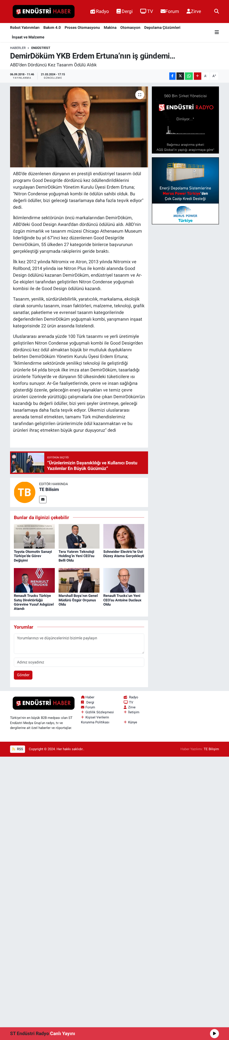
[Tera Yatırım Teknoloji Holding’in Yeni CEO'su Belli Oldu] (79, 536)
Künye (132, 722)
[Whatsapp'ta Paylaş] (189, 76)
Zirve (196, 11)
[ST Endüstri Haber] (43, 11)
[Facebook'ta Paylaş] (172, 76)
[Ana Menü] (217, 32)
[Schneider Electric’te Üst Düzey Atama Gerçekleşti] (123, 536)
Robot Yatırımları (25, 27)
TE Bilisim (49, 489)
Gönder (23, 675)
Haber (89, 697)
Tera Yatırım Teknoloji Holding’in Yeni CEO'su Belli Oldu (76, 555)
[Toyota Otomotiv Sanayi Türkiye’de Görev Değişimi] (34, 536)
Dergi (127, 11)
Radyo (102, 11)
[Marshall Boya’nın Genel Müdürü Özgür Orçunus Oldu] (79, 580)
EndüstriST (40, 48)
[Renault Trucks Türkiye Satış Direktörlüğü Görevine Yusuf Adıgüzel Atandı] (34, 580)
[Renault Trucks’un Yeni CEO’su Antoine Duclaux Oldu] (123, 580)
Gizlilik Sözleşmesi (99, 712)
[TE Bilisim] (24, 492)
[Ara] (216, 11)
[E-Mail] (43, 499)
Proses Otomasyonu (82, 27)
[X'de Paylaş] (180, 76)
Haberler (18, 48)
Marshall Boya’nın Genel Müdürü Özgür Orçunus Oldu (78, 600)
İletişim (133, 712)
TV (150, 11)
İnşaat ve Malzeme (28, 37)
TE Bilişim (211, 749)
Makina (110, 27)
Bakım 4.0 (52, 27)
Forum (172, 11)
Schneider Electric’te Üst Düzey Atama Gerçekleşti (123, 553)
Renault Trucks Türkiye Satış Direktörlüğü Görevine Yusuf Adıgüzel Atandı (34, 602)
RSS (19, 749)
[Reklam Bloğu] (185, 120)
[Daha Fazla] (197, 76)
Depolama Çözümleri (162, 27)
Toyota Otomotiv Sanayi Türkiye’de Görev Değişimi (33, 555)
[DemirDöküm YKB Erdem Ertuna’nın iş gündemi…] (79, 126)
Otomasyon (130, 27)
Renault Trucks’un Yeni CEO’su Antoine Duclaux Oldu (122, 600)
